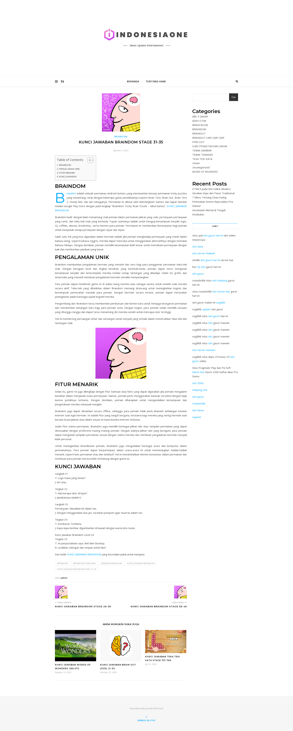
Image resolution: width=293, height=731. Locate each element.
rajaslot (206, 309)
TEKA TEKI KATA (202, 159)
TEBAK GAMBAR (202, 150)
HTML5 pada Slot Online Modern (211, 189)
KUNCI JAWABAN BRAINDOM (84, 554)
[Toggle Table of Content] (89, 160)
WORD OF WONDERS (205, 171)
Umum (196, 163)
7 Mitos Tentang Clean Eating (209, 197)
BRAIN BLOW (200, 125)
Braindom (71, 193)
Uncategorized (201, 167)
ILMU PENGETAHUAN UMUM (209, 146)
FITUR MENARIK (67, 172)
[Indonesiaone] (146, 35)
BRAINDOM (121, 136)
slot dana (197, 246)
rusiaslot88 (198, 403)
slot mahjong (219, 280)
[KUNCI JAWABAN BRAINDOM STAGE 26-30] (61, 592)
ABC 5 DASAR (200, 116)
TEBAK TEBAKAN (202, 154)
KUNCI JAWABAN (67, 176)
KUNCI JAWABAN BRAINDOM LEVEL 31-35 (76, 569)
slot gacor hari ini (213, 235)
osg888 (220, 302)
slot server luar (221, 291)
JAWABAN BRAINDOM (111, 563)
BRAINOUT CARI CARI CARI (208, 137)
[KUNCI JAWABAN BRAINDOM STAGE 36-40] (180, 592)
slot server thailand (203, 253)
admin (64, 577)
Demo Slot (198, 372)
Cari (234, 97)
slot (210, 323)
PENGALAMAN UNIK (69, 168)
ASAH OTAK (199, 120)
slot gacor (198, 273)
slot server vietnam (203, 350)
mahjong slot (199, 390)
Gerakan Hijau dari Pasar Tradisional (213, 193)
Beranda (133, 81)
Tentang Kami (156, 81)
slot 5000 (197, 383)
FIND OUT (198, 142)
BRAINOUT (199, 133)
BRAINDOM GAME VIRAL (84, 563)
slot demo (198, 410)
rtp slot (201, 267)
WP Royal (158, 708)
